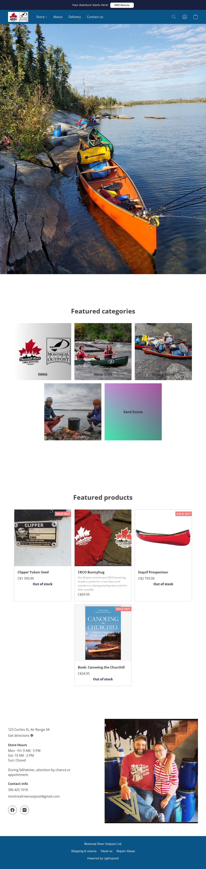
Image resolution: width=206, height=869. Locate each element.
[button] (122, 5)
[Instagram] (24, 810)
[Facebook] (12, 810)
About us (106, 851)
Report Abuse (125, 851)
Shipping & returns (84, 851)
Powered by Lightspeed (103, 858)
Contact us (95, 17)
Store (40, 17)
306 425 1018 (18, 790)
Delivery (75, 17)
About (58, 17)
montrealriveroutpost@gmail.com (34, 796)
